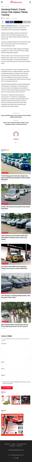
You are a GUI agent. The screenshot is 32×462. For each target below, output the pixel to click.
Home (2, 6)
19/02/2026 (4, 210)
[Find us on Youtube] (17, 458)
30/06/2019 (14, 18)
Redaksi (13, 444)
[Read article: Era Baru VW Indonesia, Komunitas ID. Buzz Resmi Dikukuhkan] (16, 194)
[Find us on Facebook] (13, 458)
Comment (4, 343)
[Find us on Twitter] (15, 458)
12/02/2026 (4, 241)
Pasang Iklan (12, 445)
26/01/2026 (4, 328)
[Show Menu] (2, 2)
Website (3, 375)
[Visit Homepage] (16, 2)
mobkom (8, 18)
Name (3, 362)
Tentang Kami (7, 444)
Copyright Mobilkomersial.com (17, 455)
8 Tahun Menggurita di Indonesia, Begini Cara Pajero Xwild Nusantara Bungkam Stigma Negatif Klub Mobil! (15, 177)
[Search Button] (30, 2)
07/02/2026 (4, 270)
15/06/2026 (4, 181)
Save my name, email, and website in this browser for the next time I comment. (16, 382)
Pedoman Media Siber (21, 444)
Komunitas (7, 6)
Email (3, 368)
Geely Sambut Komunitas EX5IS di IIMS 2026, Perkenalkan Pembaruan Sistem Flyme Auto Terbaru (14, 237)
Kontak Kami (19, 445)
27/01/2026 (4, 299)
